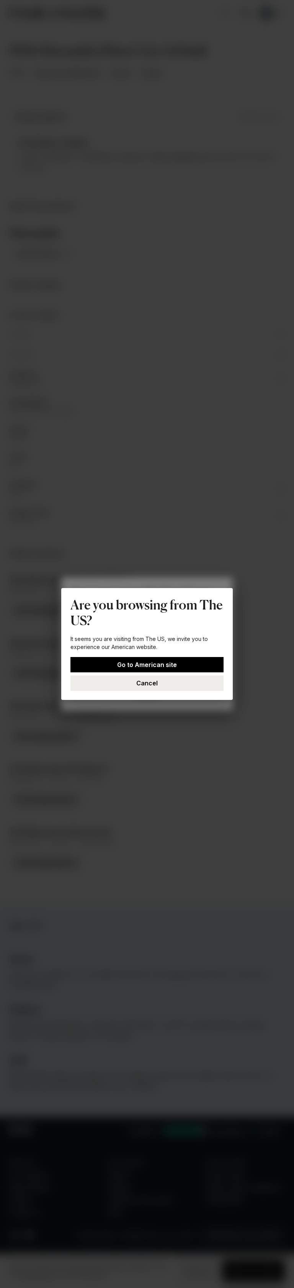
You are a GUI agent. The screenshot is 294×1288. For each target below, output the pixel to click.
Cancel (147, 683)
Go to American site (147, 665)
